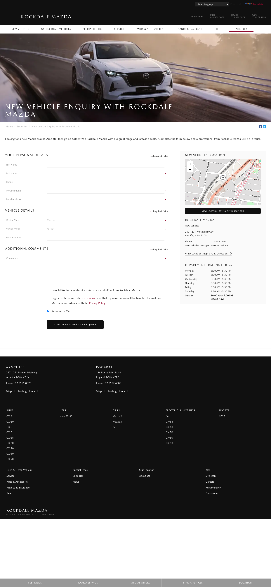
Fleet (219, 29)
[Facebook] (260, 126)
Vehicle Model (13, 228)
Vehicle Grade (13, 237)
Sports (224, 410)
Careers (210, 481)
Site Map (211, 475)
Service (119, 29)
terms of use (88, 298)
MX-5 (222, 416)
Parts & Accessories (150, 29)
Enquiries (241, 29)
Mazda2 (117, 416)
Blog (208, 469)
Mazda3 (117, 421)
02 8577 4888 (113, 383)
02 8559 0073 (217, 17)
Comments (12, 258)
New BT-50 (66, 416)
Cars (116, 410)
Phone (9, 182)
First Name (11, 164)
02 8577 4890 (259, 17)
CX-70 (10, 448)
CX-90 (10, 459)
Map (9, 391)
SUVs (10, 410)
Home (9, 126)
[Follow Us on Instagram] (125, 352)
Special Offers (92, 29)
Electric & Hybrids (180, 410)
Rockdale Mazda (46, 17)
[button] (223, 178)
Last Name (11, 173)
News (76, 481)
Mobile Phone (13, 190)
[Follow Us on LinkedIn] (135, 352)
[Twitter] (264, 126)
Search (259, 28)
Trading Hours (26, 391)
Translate (258, 4)
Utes (63, 410)
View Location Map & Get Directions (223, 211)
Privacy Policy (97, 303)
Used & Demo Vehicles (56, 29)
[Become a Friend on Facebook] (145, 352)
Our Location (146, 469)
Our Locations (196, 16)
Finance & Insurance (190, 29)
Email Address (13, 199)
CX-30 (10, 421)
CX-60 (10, 443)
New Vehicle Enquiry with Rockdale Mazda (56, 126)
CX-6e (9, 437)
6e (114, 427)
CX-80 (10, 453)
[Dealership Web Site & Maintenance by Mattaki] (257, 512)
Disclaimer (212, 493)
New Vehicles (20, 29)
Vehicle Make (13, 220)
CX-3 (9, 416)
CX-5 (9, 427)
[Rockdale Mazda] (11, 16)
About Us (144, 475)
